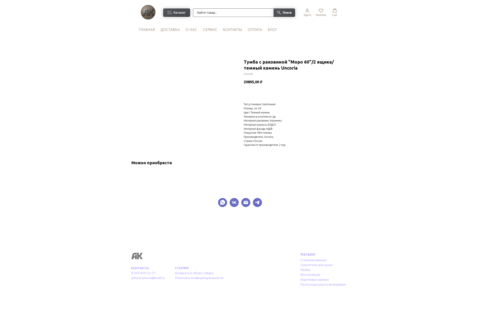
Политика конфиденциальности (199, 278)
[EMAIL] (245, 202)
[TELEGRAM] (257, 202)
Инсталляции (310, 274)
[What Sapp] (222, 202)
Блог (272, 29)
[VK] (234, 202)
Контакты (232, 29)
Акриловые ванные (314, 279)
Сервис (210, 29)
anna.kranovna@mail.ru (147, 278)
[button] (307, 12)
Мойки (305, 270)
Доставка (170, 29)
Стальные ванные (313, 260)
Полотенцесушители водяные (323, 284)
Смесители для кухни (316, 265)
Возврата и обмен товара (194, 273)
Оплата (255, 29)
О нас (191, 29)
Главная (147, 29)
